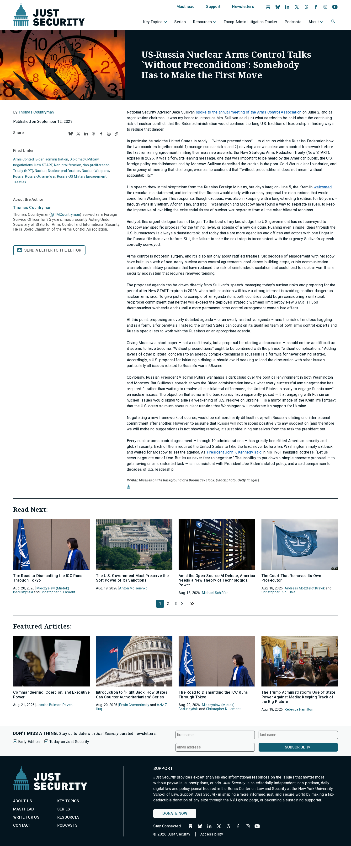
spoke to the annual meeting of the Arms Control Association (249, 112)
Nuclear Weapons (95, 171)
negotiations (23, 165)
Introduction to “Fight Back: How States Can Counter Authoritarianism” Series (131, 694)
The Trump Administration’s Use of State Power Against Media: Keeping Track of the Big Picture (298, 697)
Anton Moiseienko (133, 588)
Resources (202, 22)
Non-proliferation (67, 165)
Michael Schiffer (215, 593)
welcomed (323, 187)
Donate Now (174, 813)
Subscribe (295, 747)
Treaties (19, 182)
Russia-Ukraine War (40, 176)
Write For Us (26, 817)
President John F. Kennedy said (234, 452)
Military (93, 159)
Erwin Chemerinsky (134, 705)
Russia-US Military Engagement (81, 176)
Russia (18, 176)
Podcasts (293, 22)
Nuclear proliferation (64, 171)
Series (180, 22)
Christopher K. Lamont (58, 592)
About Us (22, 801)
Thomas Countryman (36, 112)
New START (43, 165)
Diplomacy (78, 159)
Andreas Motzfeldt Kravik (305, 588)
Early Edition (29, 741)
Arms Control (23, 159)
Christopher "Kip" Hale (278, 592)
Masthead (185, 7)
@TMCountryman (65, 214)
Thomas (32, 207)
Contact (22, 825)
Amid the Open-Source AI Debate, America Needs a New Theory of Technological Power (217, 580)
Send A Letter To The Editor (52, 250)
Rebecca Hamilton (299, 709)
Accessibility (211, 834)
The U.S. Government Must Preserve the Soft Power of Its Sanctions (132, 578)
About (313, 22)
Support (213, 7)
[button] (334, 22)
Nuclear (41, 171)
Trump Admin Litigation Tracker (250, 22)
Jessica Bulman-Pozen (55, 705)
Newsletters (243, 7)
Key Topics (152, 22)
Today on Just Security (69, 741)
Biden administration (52, 159)
